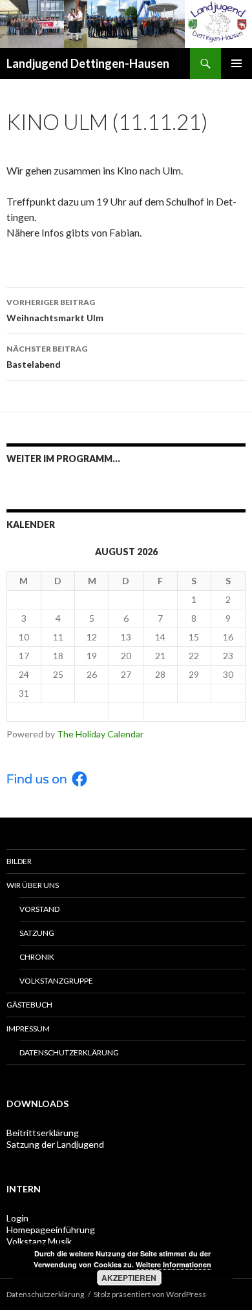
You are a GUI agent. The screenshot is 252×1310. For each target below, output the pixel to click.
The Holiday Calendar (100, 733)
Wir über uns (32, 885)
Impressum (28, 1028)
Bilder (19, 861)
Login (17, 1217)
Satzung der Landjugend (55, 1144)
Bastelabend (46, 357)
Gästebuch (29, 1004)
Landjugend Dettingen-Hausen (87, 63)
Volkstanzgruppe (56, 981)
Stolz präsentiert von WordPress (150, 1294)
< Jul (58, 711)
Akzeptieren (128, 1278)
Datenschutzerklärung (69, 1052)
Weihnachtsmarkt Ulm (54, 310)
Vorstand (39, 909)
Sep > (193, 711)
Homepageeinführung (50, 1229)
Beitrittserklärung (42, 1132)
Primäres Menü (236, 63)
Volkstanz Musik (39, 1241)
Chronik (36, 957)
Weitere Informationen (173, 1264)
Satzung (36, 933)
